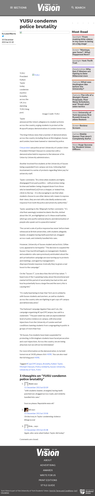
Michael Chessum (27, 366)
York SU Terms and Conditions (61, 491)
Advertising (48, 465)
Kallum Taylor (57, 363)
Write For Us (48, 475)
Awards (48, 470)
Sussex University (57, 366)
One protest (25, 147)
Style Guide (48, 485)
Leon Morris (10, 33)
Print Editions (48, 480)
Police (38, 366)
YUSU (38, 369)
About (48, 460)
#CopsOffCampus (34, 363)
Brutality (46, 363)
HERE (49, 354)
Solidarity (45, 366)
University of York (27, 369)
